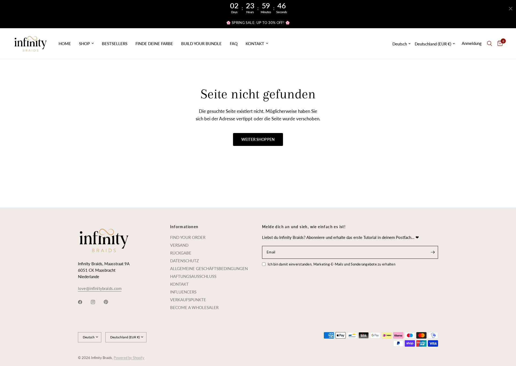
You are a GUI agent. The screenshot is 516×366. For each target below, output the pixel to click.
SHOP (84, 43)
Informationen (184, 227)
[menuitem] (65, 43)
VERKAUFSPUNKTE (188, 299)
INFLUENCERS (183, 291)
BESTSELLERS (114, 43)
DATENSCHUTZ (184, 260)
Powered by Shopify (129, 358)
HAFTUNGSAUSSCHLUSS (193, 276)
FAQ (234, 43)
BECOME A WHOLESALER (194, 307)
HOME (65, 43)
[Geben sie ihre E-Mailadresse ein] (432, 252)
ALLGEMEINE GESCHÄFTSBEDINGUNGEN (209, 268)
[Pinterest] (110, 302)
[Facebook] (84, 302)
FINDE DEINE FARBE (154, 43)
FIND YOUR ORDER (187, 237)
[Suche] (489, 43)
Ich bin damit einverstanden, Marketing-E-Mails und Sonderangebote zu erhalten (331, 264)
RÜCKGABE (180, 252)
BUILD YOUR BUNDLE (201, 43)
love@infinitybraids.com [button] (99, 288)
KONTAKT (255, 43)
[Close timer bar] (510, 8)
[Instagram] (97, 302)
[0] (499, 43)
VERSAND (179, 245)
